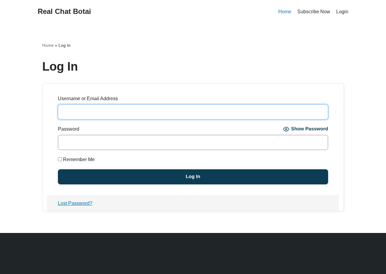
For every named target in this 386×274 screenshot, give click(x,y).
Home (284, 11)
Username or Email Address (88, 98)
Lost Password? (75, 203)
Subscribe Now (313, 11)
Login (342, 11)
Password (68, 129)
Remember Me (78, 159)
